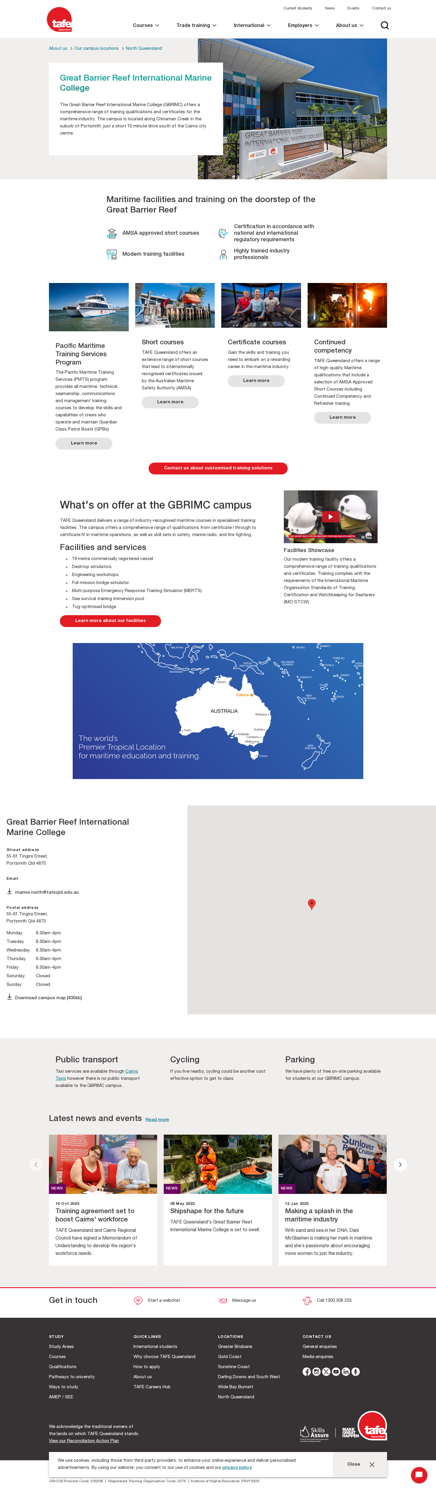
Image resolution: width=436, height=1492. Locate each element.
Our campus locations (96, 49)
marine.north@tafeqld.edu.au (47, 892)
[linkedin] (346, 1373)
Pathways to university (72, 1377)
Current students (298, 9)
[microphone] (355, 1373)
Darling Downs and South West (249, 1377)
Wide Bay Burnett (235, 1387)
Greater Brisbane (235, 1347)
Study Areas (61, 1347)
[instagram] (316, 1373)
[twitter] (326, 1373)
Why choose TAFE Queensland (164, 1357)
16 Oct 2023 (67, 1204)
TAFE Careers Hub (152, 1387)
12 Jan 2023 (296, 1204)
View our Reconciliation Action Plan (84, 1441)
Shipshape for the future (207, 1211)
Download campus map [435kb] (48, 998)
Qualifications (63, 1367)
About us (58, 49)
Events (353, 9)
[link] (146, 31)
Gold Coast (229, 1357)
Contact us (381, 9)
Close (353, 1464)
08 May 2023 (182, 1204)
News (330, 9)
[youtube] (336, 1373)
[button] (331, 516)
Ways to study (63, 1387)
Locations (230, 1337)
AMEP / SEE (61, 1397)
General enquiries (320, 1347)
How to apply (146, 1367)
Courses (57, 1357)
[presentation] (35, 1164)
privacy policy (237, 1468)
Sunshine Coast (234, 1367)
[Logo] (59, 32)
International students (155, 1347)
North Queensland (144, 49)
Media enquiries (318, 1357)
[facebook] (307, 1373)
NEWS (57, 1189)
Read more (157, 1120)
